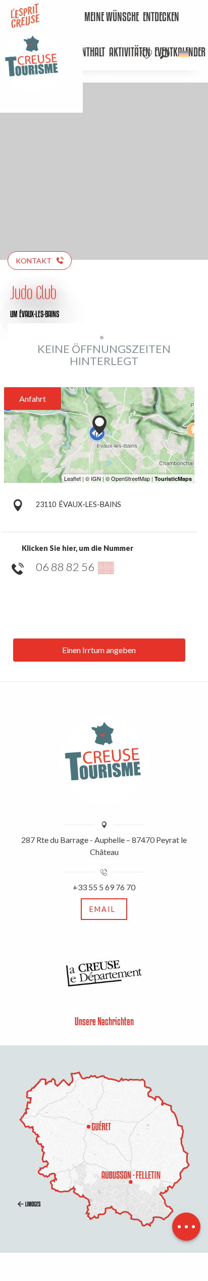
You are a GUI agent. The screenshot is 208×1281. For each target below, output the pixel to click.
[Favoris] (148, 54)
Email (102, 909)
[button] (165, 54)
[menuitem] (111, 17)
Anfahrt (32, 398)
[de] (184, 54)
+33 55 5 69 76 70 (104, 887)
